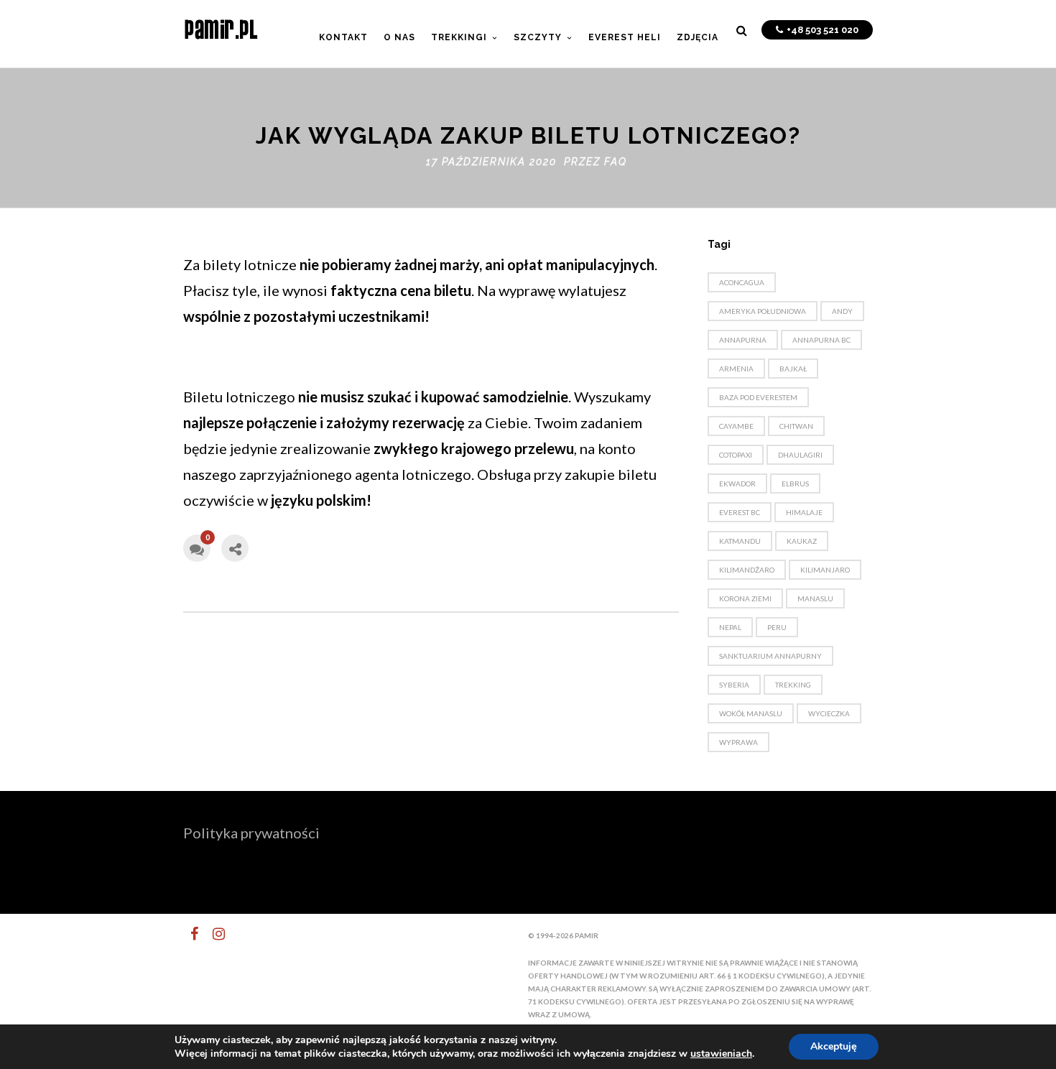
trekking (793, 684)
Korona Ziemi (745, 598)
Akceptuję (833, 1046)
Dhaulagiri (800, 454)
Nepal (730, 627)
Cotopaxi (735, 454)
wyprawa (738, 742)
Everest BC (739, 512)
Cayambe (736, 426)
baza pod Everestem (758, 397)
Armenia (736, 368)
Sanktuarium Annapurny (770, 656)
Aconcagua (741, 282)
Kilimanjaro (825, 569)
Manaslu (815, 598)
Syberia (734, 684)
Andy (842, 311)
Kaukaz (802, 541)
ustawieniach (721, 1053)
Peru (777, 627)
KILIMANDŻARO (746, 569)
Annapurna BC (821, 339)
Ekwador (737, 483)
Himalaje (804, 512)
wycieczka (829, 713)
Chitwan (796, 426)
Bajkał (793, 368)
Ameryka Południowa (762, 311)
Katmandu (740, 541)
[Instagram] (212, 934)
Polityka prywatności (251, 832)
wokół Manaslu (750, 713)
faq (615, 161)
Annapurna (742, 339)
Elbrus (795, 483)
